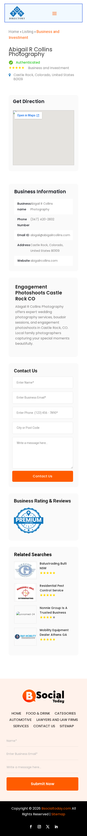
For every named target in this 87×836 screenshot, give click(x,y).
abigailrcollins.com (44, 261)
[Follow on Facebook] (30, 826)
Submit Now (42, 783)
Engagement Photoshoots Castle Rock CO (38, 293)
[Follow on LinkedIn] (56, 826)
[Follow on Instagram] (39, 826)
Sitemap (67, 726)
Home (14, 31)
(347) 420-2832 (42, 219)
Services (21, 726)
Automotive (20, 720)
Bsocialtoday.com (56, 808)
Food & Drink (38, 714)
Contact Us (42, 476)
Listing (27, 31)
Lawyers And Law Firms (57, 720)
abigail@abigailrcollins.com (50, 235)
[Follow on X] (47, 826)
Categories (65, 714)
